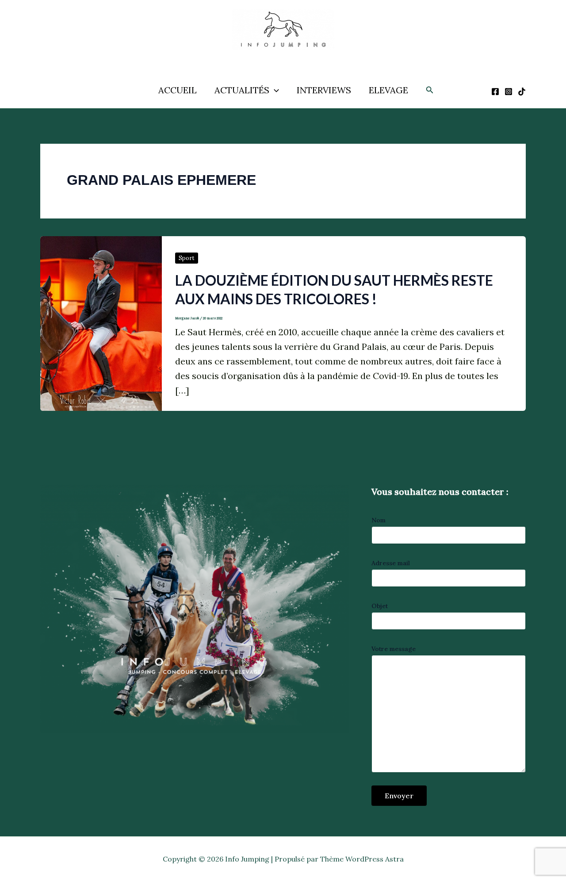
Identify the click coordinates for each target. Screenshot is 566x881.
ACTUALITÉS (241, 90)
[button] (274, 90)
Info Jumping (273, 57)
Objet (379, 606)
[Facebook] (495, 92)
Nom (378, 520)
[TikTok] (522, 92)
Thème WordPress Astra (362, 858)
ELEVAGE (388, 90)
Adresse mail (390, 563)
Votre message (393, 649)
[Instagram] (508, 92)
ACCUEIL (177, 90)
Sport (187, 258)
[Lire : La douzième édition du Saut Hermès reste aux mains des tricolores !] (101, 322)
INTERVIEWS (324, 90)
